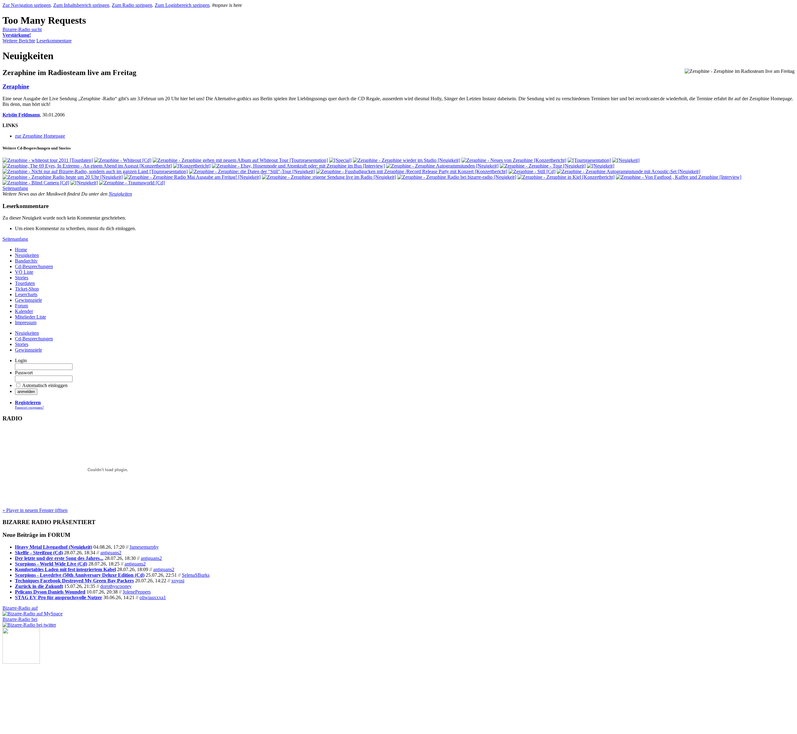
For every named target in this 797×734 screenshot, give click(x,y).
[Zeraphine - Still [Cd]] (531, 171)
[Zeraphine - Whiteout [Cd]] (122, 160)
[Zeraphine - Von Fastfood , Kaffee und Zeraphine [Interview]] (678, 177)
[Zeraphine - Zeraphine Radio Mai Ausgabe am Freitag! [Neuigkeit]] (192, 177)
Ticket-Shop (27, 288)
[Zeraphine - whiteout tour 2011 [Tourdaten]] (47, 160)
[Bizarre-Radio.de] (21, 662)
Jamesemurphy (144, 547)
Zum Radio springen (132, 5)
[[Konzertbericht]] (191, 165)
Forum (21, 305)
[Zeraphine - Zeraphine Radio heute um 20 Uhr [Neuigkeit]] (62, 177)
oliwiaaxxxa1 (152, 597)
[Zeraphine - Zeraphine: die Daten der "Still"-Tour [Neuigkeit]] (252, 171)
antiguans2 (110, 552)
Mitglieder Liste (30, 317)
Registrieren (28, 402)
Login (21, 360)
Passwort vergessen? (29, 407)
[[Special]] (340, 160)
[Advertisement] (33, 695)
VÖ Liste (24, 272)
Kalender (24, 311)
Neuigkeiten (120, 194)
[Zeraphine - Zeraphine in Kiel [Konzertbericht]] (566, 177)
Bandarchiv (26, 260)
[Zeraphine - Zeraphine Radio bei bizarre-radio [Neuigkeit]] (456, 177)
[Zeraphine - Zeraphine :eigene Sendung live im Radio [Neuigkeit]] (329, 177)
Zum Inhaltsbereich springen (81, 5)
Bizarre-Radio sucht (22, 32)
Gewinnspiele (28, 300)
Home (21, 249)
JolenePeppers (137, 591)
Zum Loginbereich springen (182, 5)
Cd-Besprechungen (34, 266)
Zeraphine (15, 86)
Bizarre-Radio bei (19, 619)
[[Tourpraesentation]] (589, 160)
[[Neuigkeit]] (625, 160)
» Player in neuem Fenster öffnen (35, 510)
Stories (21, 277)
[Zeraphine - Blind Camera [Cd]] (35, 182)
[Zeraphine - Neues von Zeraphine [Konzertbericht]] (513, 160)
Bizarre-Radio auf (20, 608)
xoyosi (177, 580)
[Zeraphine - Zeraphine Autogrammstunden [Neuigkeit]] (442, 165)
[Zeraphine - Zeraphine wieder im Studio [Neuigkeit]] (406, 160)
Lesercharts (26, 294)
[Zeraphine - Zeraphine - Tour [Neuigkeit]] (543, 165)
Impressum (25, 322)
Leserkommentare (54, 40)
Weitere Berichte (18, 40)
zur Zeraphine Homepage (40, 136)
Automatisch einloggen (45, 385)
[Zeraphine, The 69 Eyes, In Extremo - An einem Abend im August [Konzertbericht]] (87, 165)
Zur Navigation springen (26, 5)
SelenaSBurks (196, 575)
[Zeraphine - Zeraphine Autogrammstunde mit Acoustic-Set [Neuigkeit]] (628, 171)
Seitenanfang (15, 188)
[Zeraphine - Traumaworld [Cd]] (132, 182)
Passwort (24, 372)
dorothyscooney (116, 586)
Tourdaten (25, 283)
